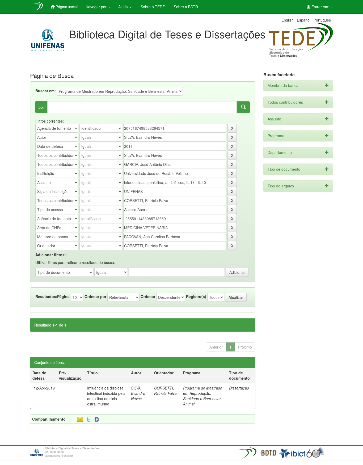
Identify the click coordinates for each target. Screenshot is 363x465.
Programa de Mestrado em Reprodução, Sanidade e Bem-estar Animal (202, 396)
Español (303, 20)
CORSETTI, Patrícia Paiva (165, 390)
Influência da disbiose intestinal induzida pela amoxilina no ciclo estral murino (106, 396)
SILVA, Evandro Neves (138, 393)
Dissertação (239, 388)
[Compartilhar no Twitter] (88, 419)
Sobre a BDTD (185, 6)
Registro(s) (196, 296)
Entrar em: (320, 6)
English (287, 20)
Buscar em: (45, 90)
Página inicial (66, 6)
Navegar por (97, 6)
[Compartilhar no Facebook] (97, 419)
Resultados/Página (52, 296)
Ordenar (148, 296)
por (41, 107)
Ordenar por (95, 296)
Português (322, 20)
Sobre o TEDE (152, 6)
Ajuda (123, 6)
